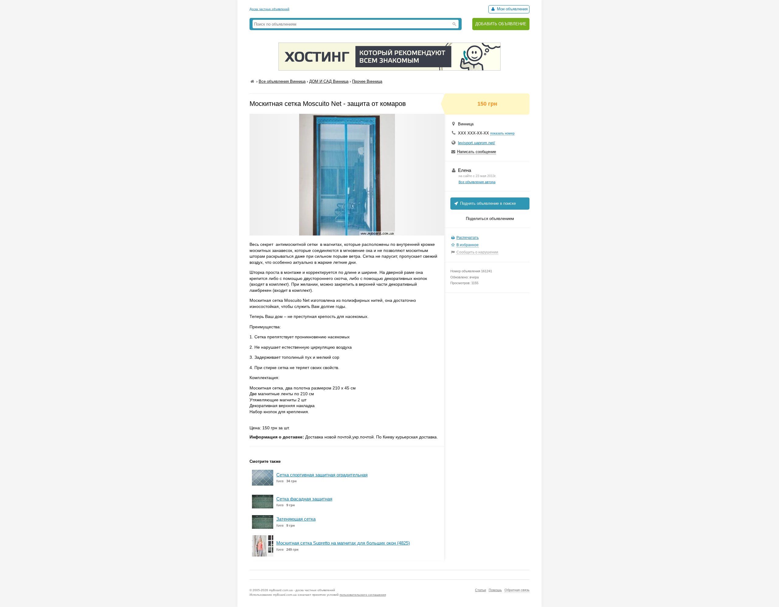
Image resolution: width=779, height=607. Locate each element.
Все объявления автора (477, 182)
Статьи (480, 590)
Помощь (495, 590)
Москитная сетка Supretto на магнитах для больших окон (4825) (343, 543)
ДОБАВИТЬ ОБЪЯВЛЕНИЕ (500, 24)
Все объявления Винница (282, 81)
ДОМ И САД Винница (328, 81)
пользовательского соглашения (363, 594)
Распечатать (467, 237)
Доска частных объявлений (269, 9)
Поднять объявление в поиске (487, 203)
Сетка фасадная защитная (304, 498)
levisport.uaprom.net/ (476, 143)
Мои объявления (512, 9)
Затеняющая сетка (296, 519)
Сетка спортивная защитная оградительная (322, 474)
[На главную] (252, 81)
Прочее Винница (367, 81)
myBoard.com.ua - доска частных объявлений (302, 590)
